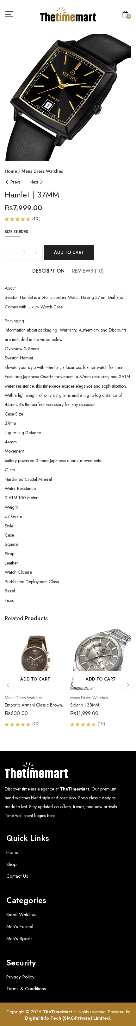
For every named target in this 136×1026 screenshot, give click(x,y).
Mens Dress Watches (42, 171)
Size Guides (16, 232)
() (36, 218)
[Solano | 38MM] (100, 659)
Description (48, 270)
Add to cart (69, 252)
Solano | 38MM (84, 705)
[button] (126, 15)
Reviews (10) (88, 270)
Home (11, 171)
